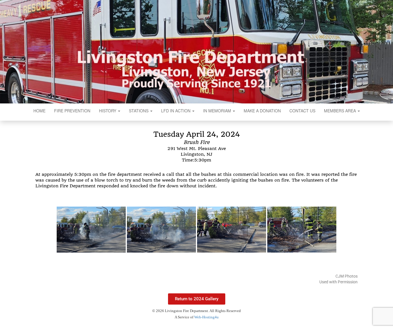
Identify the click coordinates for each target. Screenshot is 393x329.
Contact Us (302, 110)
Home (39, 110)
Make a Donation (262, 110)
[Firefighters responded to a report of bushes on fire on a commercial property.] (91, 230)
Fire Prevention (72, 110)
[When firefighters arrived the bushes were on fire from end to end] (161, 230)
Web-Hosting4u (206, 317)
